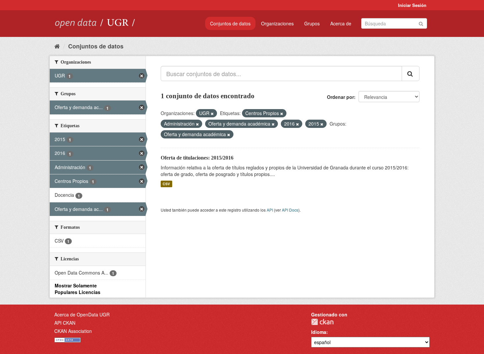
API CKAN (64, 322)
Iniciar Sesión (412, 5)
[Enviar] (421, 23)
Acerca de (340, 23)
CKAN (322, 321)
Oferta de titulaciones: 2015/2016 (197, 158)
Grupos (312, 23)
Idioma (318, 332)
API (270, 210)
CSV (166, 183)
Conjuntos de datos (230, 23)
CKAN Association (73, 331)
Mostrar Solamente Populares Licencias (77, 288)
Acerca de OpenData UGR (82, 314)
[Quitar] (212, 113)
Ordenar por (340, 97)
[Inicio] (57, 46)
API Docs (290, 210)
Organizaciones (277, 23)
